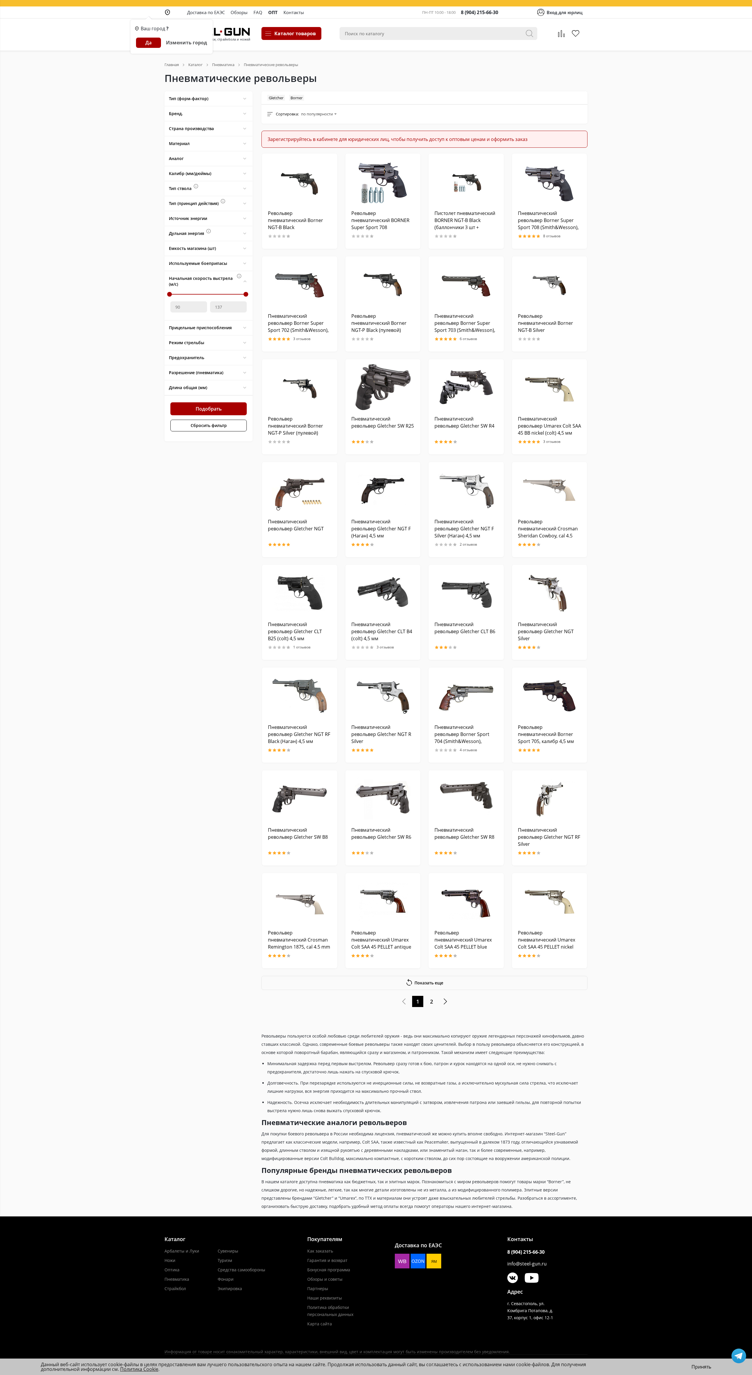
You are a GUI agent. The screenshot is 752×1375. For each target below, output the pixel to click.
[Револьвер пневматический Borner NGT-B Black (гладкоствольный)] (299, 182)
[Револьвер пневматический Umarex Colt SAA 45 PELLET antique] (383, 901)
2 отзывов (468, 544)
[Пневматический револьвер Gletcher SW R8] (466, 798)
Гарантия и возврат (327, 1260)
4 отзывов (468, 750)
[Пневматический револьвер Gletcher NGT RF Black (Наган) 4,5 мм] (299, 695)
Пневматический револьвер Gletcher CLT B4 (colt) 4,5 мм (381, 631)
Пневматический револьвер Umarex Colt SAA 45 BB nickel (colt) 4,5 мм (549, 426)
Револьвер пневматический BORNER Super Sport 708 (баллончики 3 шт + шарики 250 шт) (380, 227)
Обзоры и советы (325, 1279)
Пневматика (176, 1279)
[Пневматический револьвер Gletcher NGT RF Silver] (549, 798)
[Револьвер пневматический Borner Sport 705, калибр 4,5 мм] (549, 695)
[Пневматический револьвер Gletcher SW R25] (383, 387)
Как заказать (320, 1251)
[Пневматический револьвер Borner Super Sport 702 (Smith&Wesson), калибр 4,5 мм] (299, 284)
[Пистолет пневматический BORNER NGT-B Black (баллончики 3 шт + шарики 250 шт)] (466, 182)
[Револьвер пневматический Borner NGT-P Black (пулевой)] (383, 284)
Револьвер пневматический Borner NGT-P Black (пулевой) (379, 323)
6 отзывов (468, 339)
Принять (701, 1366)
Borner (297, 97)
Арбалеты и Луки (181, 1251)
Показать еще (428, 983)
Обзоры (239, 12)
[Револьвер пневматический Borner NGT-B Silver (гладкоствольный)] (549, 284)
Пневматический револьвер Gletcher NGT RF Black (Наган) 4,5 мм (299, 734)
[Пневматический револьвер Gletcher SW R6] (383, 798)
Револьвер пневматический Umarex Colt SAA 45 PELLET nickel (546, 939)
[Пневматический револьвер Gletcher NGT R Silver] (383, 695)
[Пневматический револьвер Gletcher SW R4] (466, 387)
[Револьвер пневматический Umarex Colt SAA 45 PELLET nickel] (549, 901)
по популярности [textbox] (317, 114)
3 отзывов (301, 339)
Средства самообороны (241, 1270)
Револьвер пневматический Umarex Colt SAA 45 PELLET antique (381, 939)
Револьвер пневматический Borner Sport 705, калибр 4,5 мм (546, 734)
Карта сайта (319, 1324)
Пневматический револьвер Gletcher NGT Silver (546, 631)
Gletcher (276, 97)
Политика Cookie (139, 1369)
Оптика (171, 1270)
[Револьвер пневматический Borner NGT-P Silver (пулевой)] (299, 387)
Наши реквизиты (324, 1298)
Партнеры (317, 1288)
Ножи (169, 1260)
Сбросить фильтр (209, 425)
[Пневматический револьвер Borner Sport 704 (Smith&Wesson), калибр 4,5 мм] (466, 695)
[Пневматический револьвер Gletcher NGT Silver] (549, 593)
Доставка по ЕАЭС (206, 12)
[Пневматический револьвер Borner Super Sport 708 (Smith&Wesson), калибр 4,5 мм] (549, 182)
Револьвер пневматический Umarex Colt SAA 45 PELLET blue (463, 939)
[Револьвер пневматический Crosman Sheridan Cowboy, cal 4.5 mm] (549, 490)
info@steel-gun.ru (527, 1263)
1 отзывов (301, 647)
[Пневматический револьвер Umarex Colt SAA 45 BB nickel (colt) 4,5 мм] (549, 387)
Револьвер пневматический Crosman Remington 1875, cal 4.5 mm (299, 939)
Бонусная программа (328, 1270)
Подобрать (209, 409)
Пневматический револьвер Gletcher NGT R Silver (381, 734)
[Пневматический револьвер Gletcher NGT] (299, 490)
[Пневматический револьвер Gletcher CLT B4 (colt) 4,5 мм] (383, 593)
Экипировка (230, 1288)
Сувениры (228, 1251)
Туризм (225, 1260)
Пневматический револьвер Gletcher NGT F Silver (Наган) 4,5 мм (464, 528)
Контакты (293, 12)
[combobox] (319, 114)
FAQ (258, 12)
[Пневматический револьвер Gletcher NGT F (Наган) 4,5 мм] (383, 490)
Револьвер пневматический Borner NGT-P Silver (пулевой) (295, 426)
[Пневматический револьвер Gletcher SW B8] (299, 798)
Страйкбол (175, 1288)
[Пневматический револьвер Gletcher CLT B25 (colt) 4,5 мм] (299, 593)
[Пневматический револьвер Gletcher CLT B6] (466, 593)
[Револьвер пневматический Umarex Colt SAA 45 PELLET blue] (466, 901)
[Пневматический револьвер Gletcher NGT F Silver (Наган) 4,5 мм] (466, 490)
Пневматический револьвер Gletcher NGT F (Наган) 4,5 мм (381, 528)
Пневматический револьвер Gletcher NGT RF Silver (549, 837)
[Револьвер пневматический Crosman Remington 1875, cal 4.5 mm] (299, 901)
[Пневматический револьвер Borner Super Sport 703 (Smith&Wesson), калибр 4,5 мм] (466, 284)
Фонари (226, 1279)
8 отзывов (551, 236)
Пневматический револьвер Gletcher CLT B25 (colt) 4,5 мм (295, 631)
